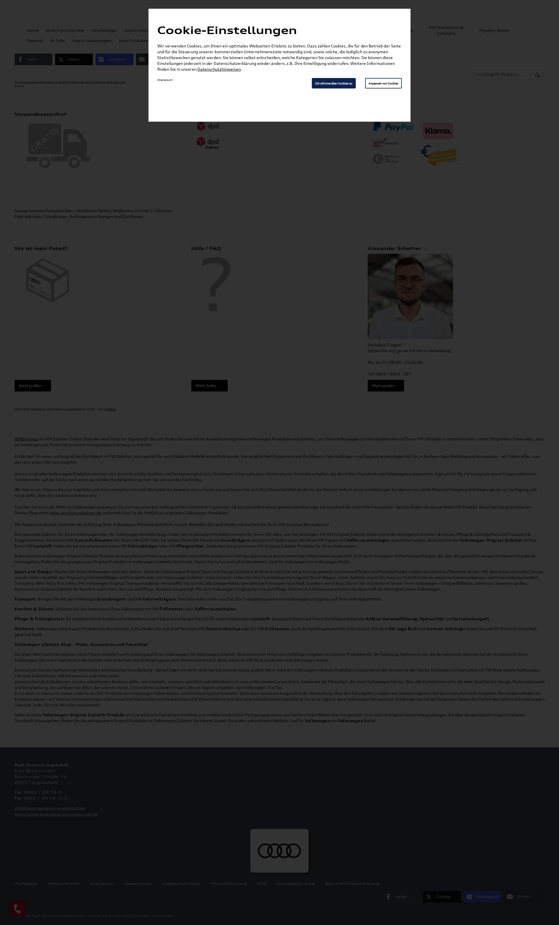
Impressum (165, 79)
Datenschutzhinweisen (219, 69)
